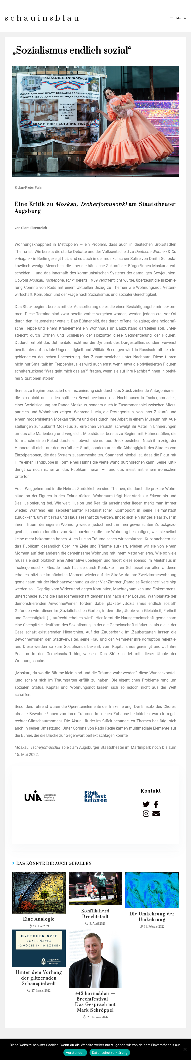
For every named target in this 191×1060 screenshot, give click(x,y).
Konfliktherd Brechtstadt (95, 913)
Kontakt (151, 791)
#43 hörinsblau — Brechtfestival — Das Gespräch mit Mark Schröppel (95, 1002)
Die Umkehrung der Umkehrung (152, 916)
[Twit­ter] (146, 804)
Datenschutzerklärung (110, 1053)
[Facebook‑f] (156, 804)
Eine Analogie (39, 919)
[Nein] (184, 1049)
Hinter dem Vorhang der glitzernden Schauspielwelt (39, 978)
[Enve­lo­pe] (156, 813)
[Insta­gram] (146, 813)
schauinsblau (43, 18)
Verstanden (75, 1053)
